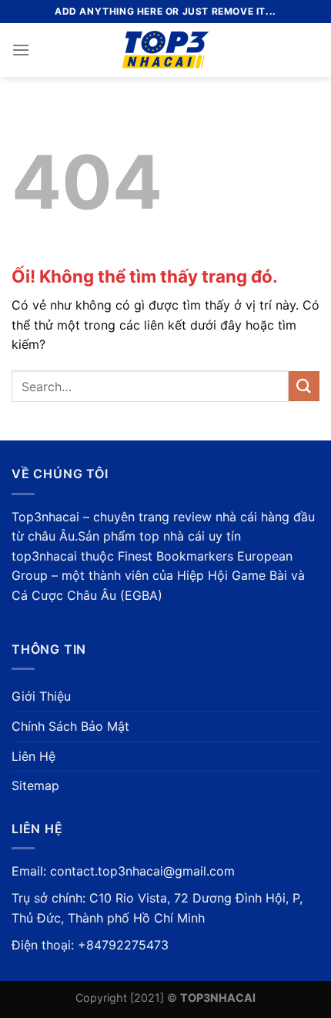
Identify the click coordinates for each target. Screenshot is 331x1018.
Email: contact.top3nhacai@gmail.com (123, 871)
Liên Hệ (33, 756)
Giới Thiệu (41, 696)
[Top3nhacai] (166, 50)
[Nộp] (304, 386)
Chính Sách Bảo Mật (70, 726)
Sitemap (35, 785)
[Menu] (21, 50)
